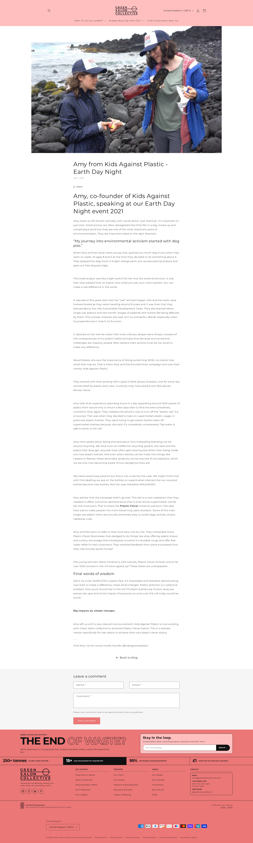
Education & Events (123, 790)
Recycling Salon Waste (86, 785)
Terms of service (132, 837)
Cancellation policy (188, 837)
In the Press (158, 785)
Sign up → (223, 748)
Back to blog (128, 657)
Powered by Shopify (83, 837)
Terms (223, 807)
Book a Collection (84, 780)
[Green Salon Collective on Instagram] (22, 791)
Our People (157, 775)
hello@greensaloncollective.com (206, 778)
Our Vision (119, 775)
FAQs (154, 795)
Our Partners (158, 780)
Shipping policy (150, 837)
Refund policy (101, 837)
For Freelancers (83, 790)
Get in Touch (158, 790)
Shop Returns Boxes (85, 775)
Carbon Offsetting (122, 795)
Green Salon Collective (63, 837)
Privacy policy (116, 837)
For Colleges (82, 795)
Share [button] (79, 186)
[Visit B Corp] (22, 806)
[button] (49, 10)
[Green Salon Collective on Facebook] (28, 791)
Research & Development (126, 785)
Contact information (168, 837)
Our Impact (119, 780)
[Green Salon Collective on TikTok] (40, 791)
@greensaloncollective (202, 792)
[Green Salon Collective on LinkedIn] (34, 791)
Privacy (230, 807)
